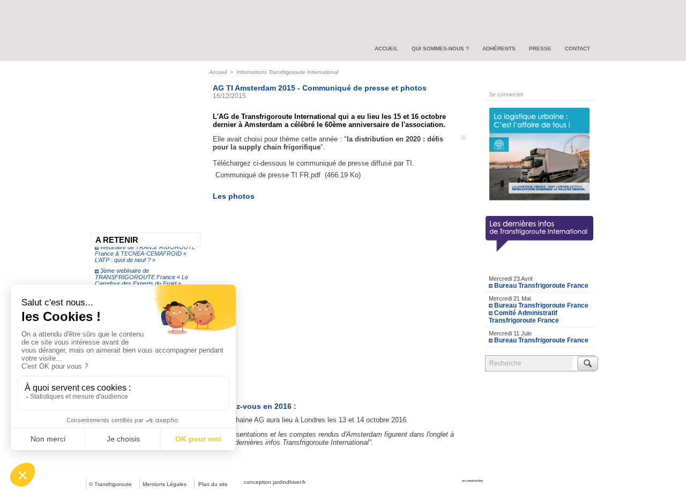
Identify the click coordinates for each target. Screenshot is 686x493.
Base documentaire (127, 136)
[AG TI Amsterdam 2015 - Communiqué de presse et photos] (463, 138)
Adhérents (499, 48)
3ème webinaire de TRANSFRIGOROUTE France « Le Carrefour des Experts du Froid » (141, 275)
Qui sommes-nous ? (440, 48)
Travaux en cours (123, 98)
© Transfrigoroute (110, 484)
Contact (577, 48)
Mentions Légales (165, 484)
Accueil (386, 48)
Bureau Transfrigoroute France (541, 285)
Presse (540, 48)
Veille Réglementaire (128, 117)
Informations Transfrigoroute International (287, 72)
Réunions (110, 156)
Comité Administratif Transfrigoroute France (524, 316)
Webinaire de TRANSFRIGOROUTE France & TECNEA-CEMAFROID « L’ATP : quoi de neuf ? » (145, 251)
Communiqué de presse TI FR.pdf (267, 175)
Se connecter (506, 94)
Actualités (110, 78)
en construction (472, 480)
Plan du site (213, 484)
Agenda (540, 266)
